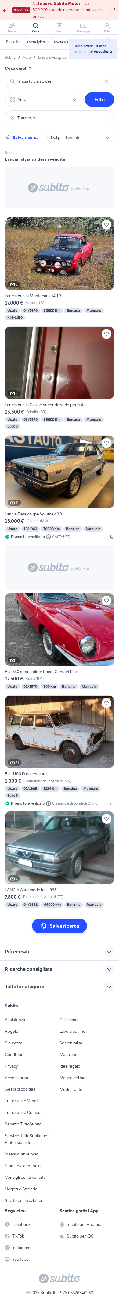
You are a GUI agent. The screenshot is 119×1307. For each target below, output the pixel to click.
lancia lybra (35, 42)
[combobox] (59, 81)
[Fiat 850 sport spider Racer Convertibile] (59, 642)
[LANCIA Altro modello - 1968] (59, 860)
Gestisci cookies (20, 1089)
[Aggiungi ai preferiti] (106, 225)
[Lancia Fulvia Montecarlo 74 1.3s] (59, 269)
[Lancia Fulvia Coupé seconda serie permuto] (59, 378)
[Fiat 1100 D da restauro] (59, 751)
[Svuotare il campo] (106, 81)
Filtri (99, 99)
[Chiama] (111, 537)
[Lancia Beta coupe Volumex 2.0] (59, 487)
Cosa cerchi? (18, 68)
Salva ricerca (26, 137)
